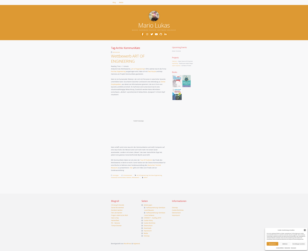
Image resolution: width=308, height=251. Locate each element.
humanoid (114, 177)
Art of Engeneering (138, 69)
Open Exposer (176, 65)
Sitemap (147, 236)
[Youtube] (156, 34)
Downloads (147, 228)
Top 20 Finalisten (146, 160)
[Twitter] (152, 34)
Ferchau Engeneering (118, 71)
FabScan (174, 61)
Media (121, 2)
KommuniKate (122, 177)
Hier (131, 168)
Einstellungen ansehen (298, 244)
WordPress (127, 243)
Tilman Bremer (116, 226)
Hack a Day (115, 218)
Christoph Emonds (117, 205)
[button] (305, 230)
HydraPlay (175, 63)
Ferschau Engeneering (155, 175)
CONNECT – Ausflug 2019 (152, 218)
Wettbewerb (135, 177)
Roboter (128, 177)
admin (146, 177)
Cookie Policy (148, 220)
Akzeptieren (272, 244)
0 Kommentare (127, 175)
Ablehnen (284, 244)
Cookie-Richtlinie (280, 248)
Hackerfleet (115, 220)
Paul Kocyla (152, 71)
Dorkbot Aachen (116, 210)
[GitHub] (161, 34)
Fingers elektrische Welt (119, 215)
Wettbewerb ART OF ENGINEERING (127, 58)
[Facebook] (143, 34)
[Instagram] (147, 34)
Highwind (136, 243)
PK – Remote (115, 223)
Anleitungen (148, 205)
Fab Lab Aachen (116, 213)
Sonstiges (116, 175)
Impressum (293, 248)
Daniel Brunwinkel (117, 208)
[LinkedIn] (165, 34)
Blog (114, 2)
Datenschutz (287, 248)
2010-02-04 (116, 52)
